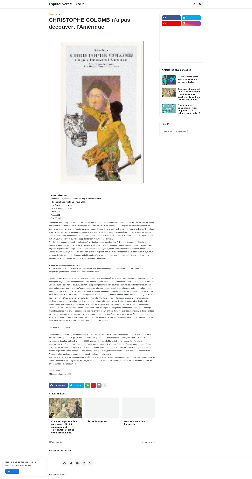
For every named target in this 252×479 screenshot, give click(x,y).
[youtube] (171, 23)
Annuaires (168, 132)
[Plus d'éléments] (104, 385)
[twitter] (191, 17)
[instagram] (191, 23)
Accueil (52, 14)
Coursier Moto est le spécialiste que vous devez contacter (188, 79)
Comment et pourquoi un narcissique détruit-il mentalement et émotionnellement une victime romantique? (64, 427)
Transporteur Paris (57, 474)
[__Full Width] (171, 29)
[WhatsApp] (87, 385)
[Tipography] (191, 51)
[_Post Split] (191, 34)
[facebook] (171, 17)
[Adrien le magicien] (101, 408)
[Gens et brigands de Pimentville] (138, 408)
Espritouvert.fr (60, 4)
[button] (194, 4)
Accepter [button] (12, 471)
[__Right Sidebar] (191, 29)
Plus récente (56, 442)
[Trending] (191, 46)
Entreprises (181, 132)
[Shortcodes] (171, 57)
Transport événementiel (60, 450)
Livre (59, 14)
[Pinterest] (93, 385)
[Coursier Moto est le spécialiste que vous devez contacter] (169, 80)
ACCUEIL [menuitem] (81, 4)
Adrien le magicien (97, 421)
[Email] (99, 385)
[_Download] (171, 40)
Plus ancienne (147, 442)
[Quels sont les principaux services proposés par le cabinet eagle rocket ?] (169, 108)
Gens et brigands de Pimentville (134, 422)
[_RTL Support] (171, 46)
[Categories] (171, 51)
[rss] (90, 463)
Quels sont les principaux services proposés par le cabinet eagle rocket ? (189, 109)
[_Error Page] (191, 40)
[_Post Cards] (171, 34)
